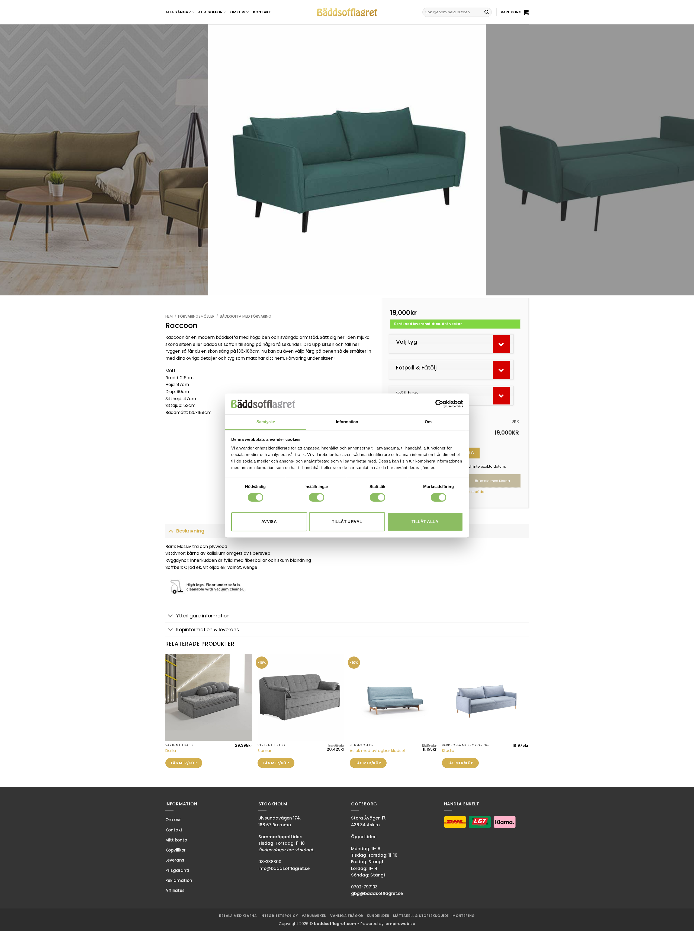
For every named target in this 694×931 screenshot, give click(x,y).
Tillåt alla (425, 521)
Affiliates (175, 890)
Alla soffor (210, 12)
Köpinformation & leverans (207, 629)
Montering (463, 915)
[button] (515, 12)
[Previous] (20, 160)
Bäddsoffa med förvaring (245, 316)
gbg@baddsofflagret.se (377, 893)
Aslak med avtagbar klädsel (377, 750)
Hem (169, 316)
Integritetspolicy (279, 915)
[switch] (316, 497)
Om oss (238, 12)
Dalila (170, 750)
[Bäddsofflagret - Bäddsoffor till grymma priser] (347, 12)
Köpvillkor (175, 850)
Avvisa (269, 521)
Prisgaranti (177, 870)
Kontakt (262, 12)
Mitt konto (176, 840)
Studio (448, 750)
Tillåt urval (347, 521)
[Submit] (486, 12)
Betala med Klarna (238, 915)
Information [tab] (347, 421)
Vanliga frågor (346, 915)
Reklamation (178, 880)
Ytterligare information (203, 616)
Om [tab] (428, 421)
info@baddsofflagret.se (284, 868)
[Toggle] (170, 531)
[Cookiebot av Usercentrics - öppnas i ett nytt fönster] (439, 404)
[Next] (673, 160)
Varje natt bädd (470, 491)
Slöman (265, 750)
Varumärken (314, 915)
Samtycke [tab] (265, 421)
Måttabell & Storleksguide (421, 915)
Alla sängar (178, 12)
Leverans (174, 860)
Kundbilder (378, 915)
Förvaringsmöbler (196, 316)
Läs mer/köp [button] (184, 763)
